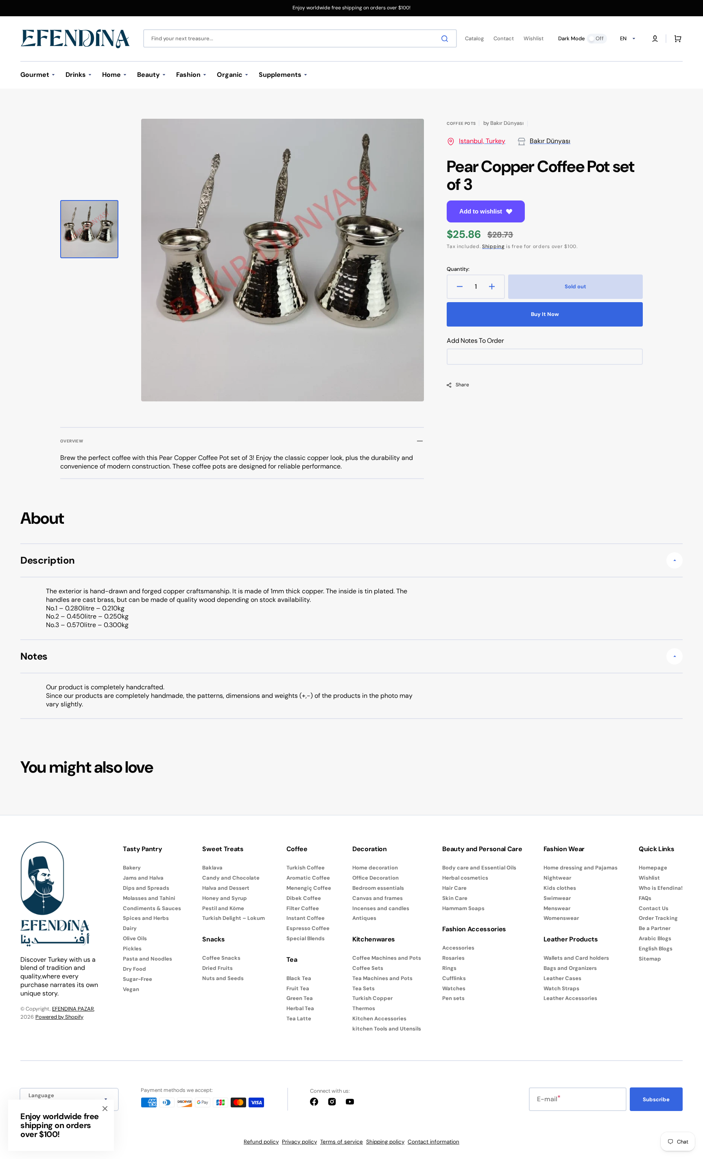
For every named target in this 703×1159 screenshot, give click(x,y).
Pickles (132, 948)
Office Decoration (375, 877)
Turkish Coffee (305, 868)
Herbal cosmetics (465, 877)
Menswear (557, 908)
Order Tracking (658, 918)
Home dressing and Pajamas (581, 868)
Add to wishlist (480, 211)
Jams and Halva (143, 877)
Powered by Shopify (59, 1016)
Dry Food (134, 968)
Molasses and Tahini (149, 898)
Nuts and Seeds (223, 978)
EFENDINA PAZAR (73, 1008)
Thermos (363, 1008)
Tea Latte (298, 1018)
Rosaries (453, 957)
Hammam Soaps (463, 908)
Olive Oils (135, 938)
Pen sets (453, 998)
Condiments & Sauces (152, 908)
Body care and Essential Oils (479, 868)
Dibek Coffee (303, 898)
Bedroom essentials (378, 887)
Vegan (131, 989)
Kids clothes (560, 887)
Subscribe (656, 1099)
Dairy (130, 928)
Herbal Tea (300, 1008)
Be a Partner (654, 928)
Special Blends (305, 938)
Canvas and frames (377, 898)
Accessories (458, 948)
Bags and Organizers (570, 968)
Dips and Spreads (146, 887)
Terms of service (341, 1141)
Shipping (493, 246)
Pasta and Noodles (147, 958)
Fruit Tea (297, 988)
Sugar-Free (137, 979)
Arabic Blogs (655, 938)
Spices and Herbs (146, 918)
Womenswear (561, 918)
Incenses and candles (380, 908)
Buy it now (545, 314)
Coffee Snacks (221, 958)
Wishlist (649, 877)
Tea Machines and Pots (382, 978)
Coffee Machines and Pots (386, 958)
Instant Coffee (305, 918)
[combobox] (300, 38)
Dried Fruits (217, 968)
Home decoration (375, 868)
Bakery (132, 868)
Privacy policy (299, 1141)
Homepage (653, 868)
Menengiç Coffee (308, 887)
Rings (449, 968)
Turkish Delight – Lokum (233, 918)
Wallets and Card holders (576, 958)
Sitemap (650, 958)
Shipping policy (385, 1141)
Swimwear (557, 898)
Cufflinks (454, 978)
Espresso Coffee (308, 928)
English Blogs (655, 948)
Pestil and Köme (223, 908)
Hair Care (454, 887)
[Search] (446, 39)
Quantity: (458, 269)
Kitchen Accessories (379, 1018)
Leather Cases (562, 978)
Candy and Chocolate (231, 877)
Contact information (433, 1141)
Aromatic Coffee (308, 877)
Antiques (364, 918)
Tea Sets (363, 988)
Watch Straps (561, 988)
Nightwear (557, 877)
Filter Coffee (302, 908)
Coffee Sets (367, 968)
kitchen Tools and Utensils (386, 1028)
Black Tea (298, 978)
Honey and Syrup (224, 898)
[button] (655, 39)
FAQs (645, 898)
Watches (453, 988)
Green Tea (299, 998)
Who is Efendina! (661, 887)
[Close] (105, 1108)
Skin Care (454, 898)
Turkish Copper (372, 998)
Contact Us (653, 908)
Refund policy (261, 1141)
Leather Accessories (570, 998)
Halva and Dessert (225, 887)
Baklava (212, 868)
